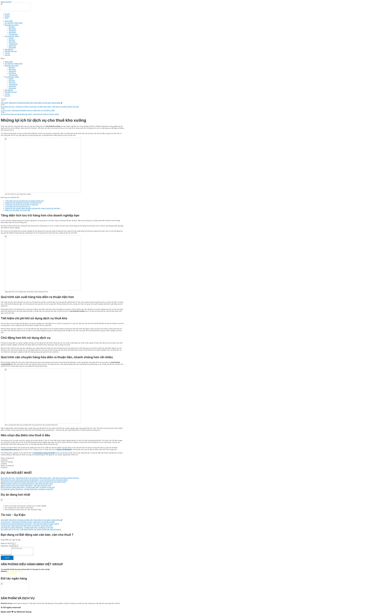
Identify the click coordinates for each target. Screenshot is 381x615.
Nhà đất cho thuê (11, 51)
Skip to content (6, 2)
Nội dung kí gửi (6, 555)
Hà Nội (11, 38)
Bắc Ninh (12, 27)
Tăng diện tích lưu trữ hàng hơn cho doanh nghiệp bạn (24, 201)
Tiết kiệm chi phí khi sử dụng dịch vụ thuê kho (21, 204)
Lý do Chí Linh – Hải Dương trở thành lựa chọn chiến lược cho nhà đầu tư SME (28, 522)
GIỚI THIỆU (9, 21)
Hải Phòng (12, 32)
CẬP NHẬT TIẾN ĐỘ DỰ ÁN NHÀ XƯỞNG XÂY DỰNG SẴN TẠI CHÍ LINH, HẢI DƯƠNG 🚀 (31, 520)
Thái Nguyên (13, 34)
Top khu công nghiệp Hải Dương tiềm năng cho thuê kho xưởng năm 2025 (26, 526)
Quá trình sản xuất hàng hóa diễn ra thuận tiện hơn (23, 203)
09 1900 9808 (11, 573)
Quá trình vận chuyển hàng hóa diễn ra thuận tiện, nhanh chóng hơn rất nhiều (32, 208)
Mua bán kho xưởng (11, 25)
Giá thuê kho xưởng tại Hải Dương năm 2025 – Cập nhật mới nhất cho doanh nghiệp (30, 524)
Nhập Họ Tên (5, 543)
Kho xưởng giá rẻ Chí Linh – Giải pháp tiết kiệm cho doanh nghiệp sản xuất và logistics (31, 529)
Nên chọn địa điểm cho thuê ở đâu (17, 210)
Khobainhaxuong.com (15, 571)
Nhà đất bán (9, 49)
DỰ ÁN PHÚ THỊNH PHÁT (14, 23)
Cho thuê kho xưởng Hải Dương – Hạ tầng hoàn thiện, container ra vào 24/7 (27, 489)
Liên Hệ (7, 55)
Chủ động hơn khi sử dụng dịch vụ (17, 206)
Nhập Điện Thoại (7, 546)
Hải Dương (12, 30)
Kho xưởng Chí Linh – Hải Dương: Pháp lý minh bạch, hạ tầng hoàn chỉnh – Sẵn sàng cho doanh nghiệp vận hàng (40, 478)
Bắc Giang (12, 29)
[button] (190, 58)
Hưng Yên (12, 42)
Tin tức (7, 53)
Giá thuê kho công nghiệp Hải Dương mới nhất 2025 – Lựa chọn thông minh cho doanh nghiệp (33, 482)
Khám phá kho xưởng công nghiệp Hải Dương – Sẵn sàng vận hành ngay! (26, 485)
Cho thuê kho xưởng (12, 36)
